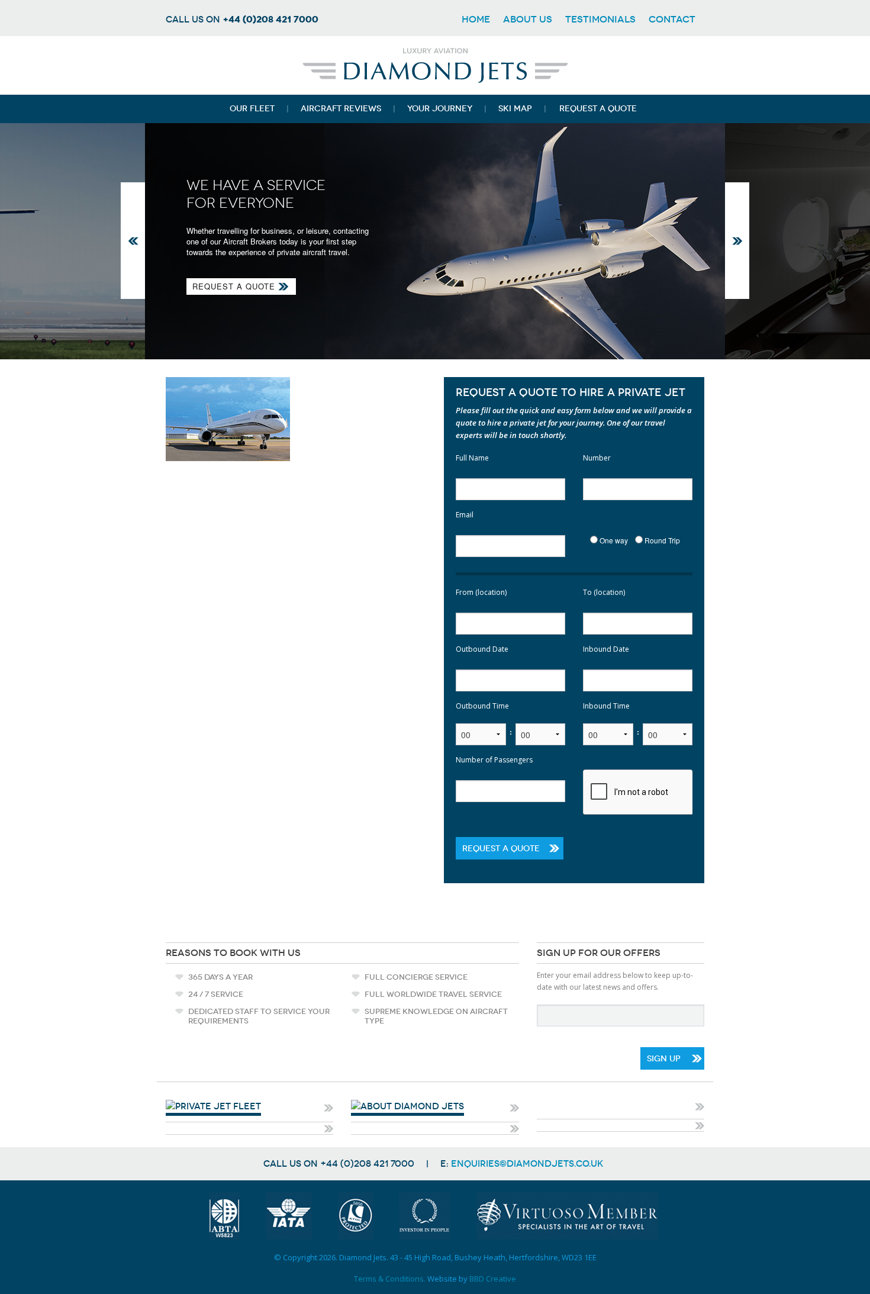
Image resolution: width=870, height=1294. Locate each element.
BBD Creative (492, 1278)
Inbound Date (606, 649)
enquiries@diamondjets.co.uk (527, 1163)
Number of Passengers (494, 760)
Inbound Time (606, 706)
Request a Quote (233, 286)
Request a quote (598, 109)
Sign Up (664, 1059)
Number (597, 458)
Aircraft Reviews (341, 109)
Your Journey (439, 109)
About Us (527, 19)
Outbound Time (482, 706)
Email (464, 515)
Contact (672, 19)
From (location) (481, 592)
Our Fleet (252, 109)
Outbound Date (482, 649)
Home (476, 19)
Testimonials (600, 19)
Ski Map (515, 109)
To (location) (604, 592)
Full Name (472, 458)
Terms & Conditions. (390, 1278)
